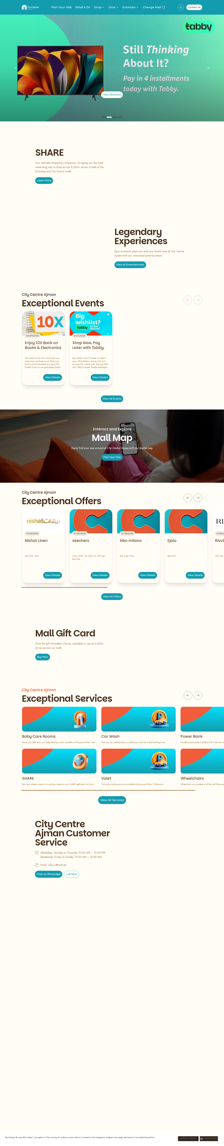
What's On (82, 7)
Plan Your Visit (61, 7)
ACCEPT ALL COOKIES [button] (188, 1139)
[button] (209, 1138)
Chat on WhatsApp (48, 874)
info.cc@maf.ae (57, 865)
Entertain (129, 7)
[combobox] (181, 7)
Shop (97, 7)
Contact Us (194, 7)
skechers (80, 540)
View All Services (112, 800)
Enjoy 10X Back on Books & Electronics (43, 345)
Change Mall (152, 7)
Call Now (71, 874)
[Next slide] (208, 68)
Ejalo (171, 540)
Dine (111, 7)
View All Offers (112, 596)
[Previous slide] (16, 68)
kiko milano (131, 540)
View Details (52, 377)
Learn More (44, 180)
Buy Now (42, 657)
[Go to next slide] (198, 498)
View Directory (112, 94)
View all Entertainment (130, 264)
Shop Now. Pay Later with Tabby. (88, 345)
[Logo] (30, 7)
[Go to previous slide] (188, 498)
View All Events (112, 398)
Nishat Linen (36, 540)
